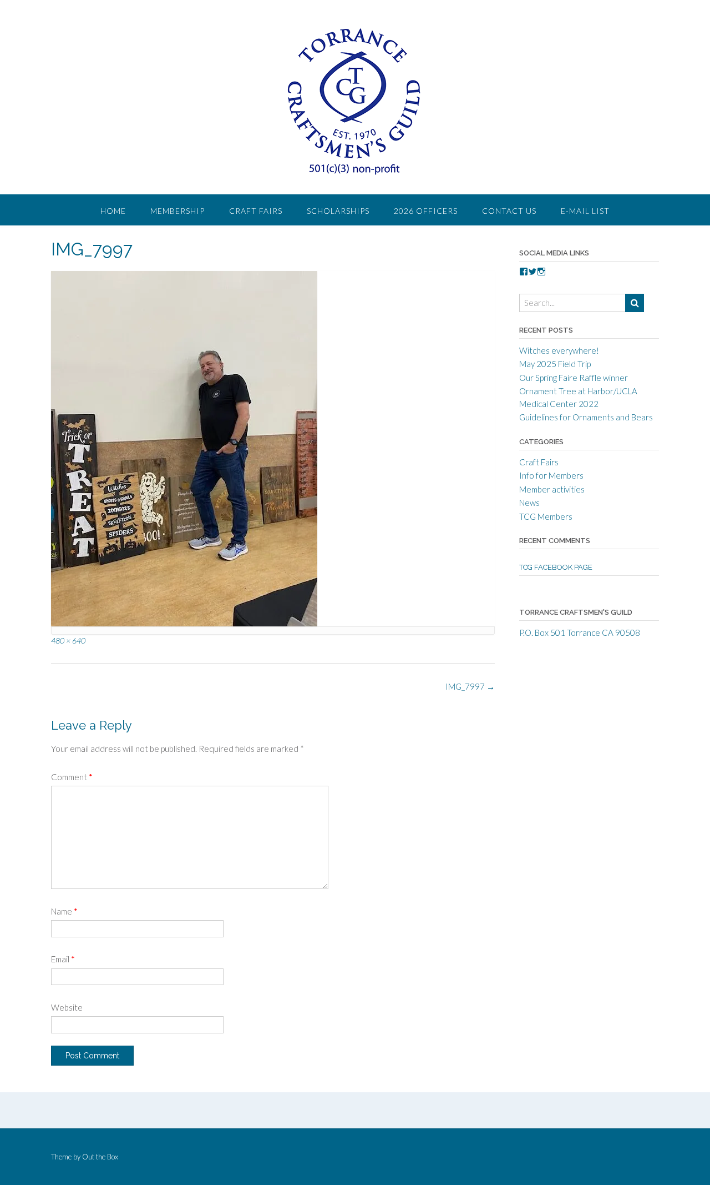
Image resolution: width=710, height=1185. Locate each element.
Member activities (552, 489)
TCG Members (545, 516)
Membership (177, 210)
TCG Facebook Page (555, 567)
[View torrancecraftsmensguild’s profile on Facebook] (523, 271)
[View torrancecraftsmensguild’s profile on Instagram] (541, 271)
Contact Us (509, 210)
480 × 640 (68, 640)
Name (64, 911)
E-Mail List (585, 210)
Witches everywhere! (559, 350)
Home (113, 210)
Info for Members (551, 475)
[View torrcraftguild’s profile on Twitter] (532, 271)
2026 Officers (426, 210)
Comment (72, 777)
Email (63, 959)
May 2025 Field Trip (555, 364)
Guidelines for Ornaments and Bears (586, 417)
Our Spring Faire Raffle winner (573, 378)
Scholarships (338, 210)
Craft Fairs (255, 210)
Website (67, 1007)
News (529, 503)
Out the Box (100, 1156)
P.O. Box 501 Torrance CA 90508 (579, 632)
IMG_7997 (470, 686)
